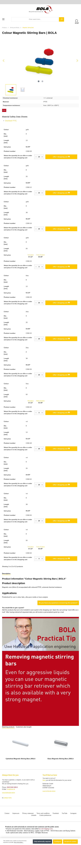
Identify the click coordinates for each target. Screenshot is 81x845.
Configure (57, 841)
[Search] (61, 19)
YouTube (64, 813)
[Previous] (3, 60)
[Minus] (36, 157)
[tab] (6, 573)
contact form (7, 798)
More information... (19, 842)
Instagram (73, 813)
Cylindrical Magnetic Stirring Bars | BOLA (20, 758)
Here (44, 780)
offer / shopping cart (60, 157)
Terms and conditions (43, 813)
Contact (7, 813)
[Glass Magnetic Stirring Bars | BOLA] (60, 743)
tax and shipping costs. (46, 829)
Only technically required (42, 841)
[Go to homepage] (40, 9)
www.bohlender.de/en (8, 793)
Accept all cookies (70, 841)
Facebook (56, 813)
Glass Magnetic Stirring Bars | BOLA (60, 758)
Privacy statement (28, 813)
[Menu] (3, 19)
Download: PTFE (10, 120)
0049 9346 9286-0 (12, 787)
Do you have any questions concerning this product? (58, 603)
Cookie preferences (45, 815)
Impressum (15, 813)
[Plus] (42, 157)
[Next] (77, 60)
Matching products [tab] (8, 727)
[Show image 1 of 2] (38, 81)
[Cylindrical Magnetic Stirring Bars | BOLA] (20, 743)
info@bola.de (11, 789)
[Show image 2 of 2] (42, 81)
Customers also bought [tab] (23, 727)
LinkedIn (33, 815)
